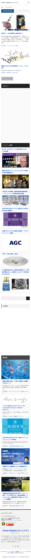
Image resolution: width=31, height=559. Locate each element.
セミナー (15, 473)
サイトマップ (22, 551)
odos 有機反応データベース (17, 416)
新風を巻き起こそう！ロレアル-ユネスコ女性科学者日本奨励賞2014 (15, 171)
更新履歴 (17, 551)
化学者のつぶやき (11, 72)
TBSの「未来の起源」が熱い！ (10, 254)
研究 (17, 45)
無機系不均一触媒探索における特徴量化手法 (15, 466)
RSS (18, 546)
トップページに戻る (7, 78)
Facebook (28, 551)
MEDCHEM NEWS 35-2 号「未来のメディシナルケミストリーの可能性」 (15, 438)
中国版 (16, 552)
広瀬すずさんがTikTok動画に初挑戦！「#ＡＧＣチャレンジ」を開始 (15, 232)
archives (11, 473)
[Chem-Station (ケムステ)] (9, 2)
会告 (19, 473)
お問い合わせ (21, 552)
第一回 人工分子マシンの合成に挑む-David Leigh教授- (14, 150)
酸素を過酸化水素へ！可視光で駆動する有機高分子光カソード (15, 382)
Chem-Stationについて (5, 551)
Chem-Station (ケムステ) (15, 530)
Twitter (8, 552)
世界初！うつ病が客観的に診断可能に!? (12, 33)
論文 (17, 72)
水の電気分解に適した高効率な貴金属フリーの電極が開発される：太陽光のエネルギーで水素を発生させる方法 (15, 272)
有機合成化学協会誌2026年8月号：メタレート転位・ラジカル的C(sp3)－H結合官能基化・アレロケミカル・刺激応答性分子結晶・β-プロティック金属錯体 (15, 496)
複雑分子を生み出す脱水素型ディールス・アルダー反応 (15, 66)
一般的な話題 (12, 446)
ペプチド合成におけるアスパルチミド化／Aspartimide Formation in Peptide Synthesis (14, 407)
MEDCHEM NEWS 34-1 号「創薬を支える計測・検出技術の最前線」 (15, 209)
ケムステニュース (11, 45)
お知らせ (12, 551)
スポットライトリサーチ (14, 391)
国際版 (12, 552)
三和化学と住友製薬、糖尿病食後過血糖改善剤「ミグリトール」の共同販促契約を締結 (15, 192)
